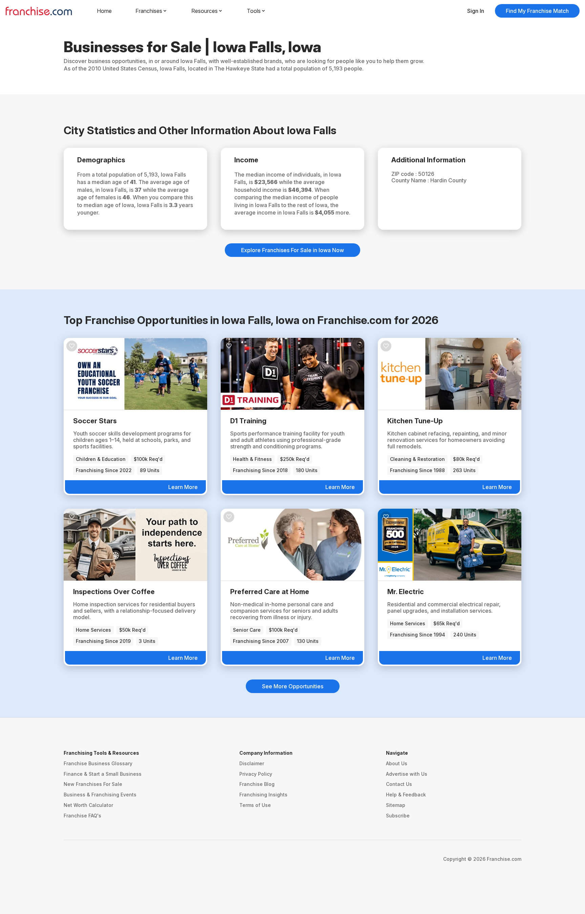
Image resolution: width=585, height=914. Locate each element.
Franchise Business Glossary (98, 763)
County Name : (410, 180)
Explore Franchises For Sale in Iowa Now (292, 250)
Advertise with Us (406, 774)
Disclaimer (251, 763)
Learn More (183, 487)
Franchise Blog (257, 784)
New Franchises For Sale (93, 784)
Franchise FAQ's (82, 815)
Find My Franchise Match (537, 10)
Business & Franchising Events (100, 794)
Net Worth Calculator (88, 805)
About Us (396, 763)
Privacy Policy (255, 774)
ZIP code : (404, 173)
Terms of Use (255, 805)
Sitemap (395, 805)
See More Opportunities (292, 686)
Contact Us (399, 784)
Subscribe (398, 815)
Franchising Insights (263, 794)
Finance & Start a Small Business (103, 774)
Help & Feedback (406, 794)
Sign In (475, 10)
